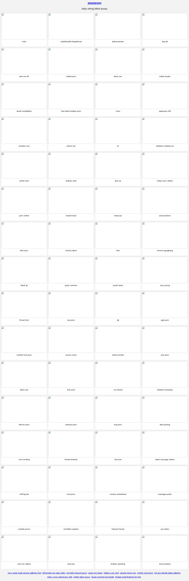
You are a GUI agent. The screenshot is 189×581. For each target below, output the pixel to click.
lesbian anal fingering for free (128, 577)
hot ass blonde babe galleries (167, 573)
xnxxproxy (94, 2)
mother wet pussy (145, 573)
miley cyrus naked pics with (59, 577)
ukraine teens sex (128, 573)
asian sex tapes (95, 573)
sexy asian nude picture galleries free (24, 573)
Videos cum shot (111, 573)
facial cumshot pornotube (102, 577)
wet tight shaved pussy (76, 573)
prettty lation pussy (81, 577)
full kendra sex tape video (53, 573)
